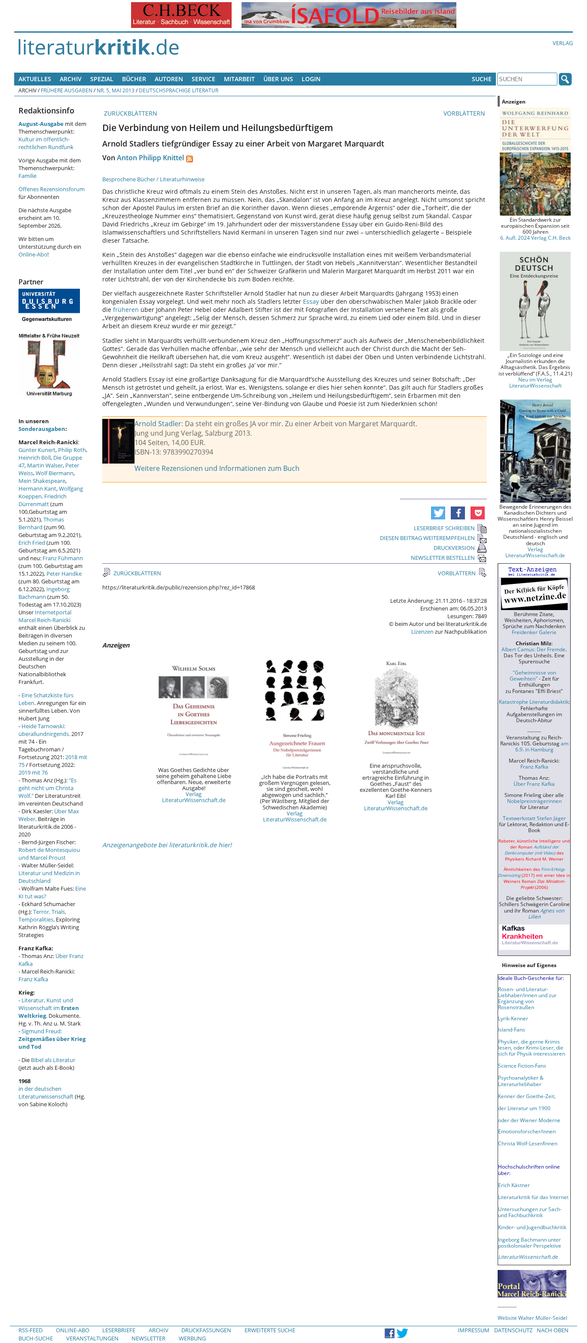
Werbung (192, 1338)
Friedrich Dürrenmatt (42, 500)
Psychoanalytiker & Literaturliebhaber (521, 1080)
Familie (27, 176)
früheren (127, 309)
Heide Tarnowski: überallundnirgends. (44, 730)
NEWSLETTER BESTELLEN (443, 558)
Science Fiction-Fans (522, 1065)
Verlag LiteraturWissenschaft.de (194, 797)
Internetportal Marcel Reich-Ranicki (44, 616)
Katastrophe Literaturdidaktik (534, 701)
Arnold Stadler (158, 423)
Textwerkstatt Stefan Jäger (534, 818)
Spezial (101, 79)
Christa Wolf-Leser (520, 1143)
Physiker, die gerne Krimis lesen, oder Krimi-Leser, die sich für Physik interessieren (531, 1047)
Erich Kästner (514, 1184)
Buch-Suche (35, 1338)
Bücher (134, 79)
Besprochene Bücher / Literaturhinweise (153, 179)
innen (550, 1143)
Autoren (169, 79)
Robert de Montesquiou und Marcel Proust (49, 853)
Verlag (563, 43)
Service (203, 79)
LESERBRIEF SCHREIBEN (444, 528)
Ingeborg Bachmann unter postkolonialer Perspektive (529, 1242)
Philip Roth (72, 450)
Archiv (71, 79)
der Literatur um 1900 (524, 1108)
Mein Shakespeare (41, 481)
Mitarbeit (239, 79)
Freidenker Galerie (534, 632)
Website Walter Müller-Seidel (532, 1317)
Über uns (278, 79)
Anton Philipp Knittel (150, 157)
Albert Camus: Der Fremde (533, 649)
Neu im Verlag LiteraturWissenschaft (535, 382)
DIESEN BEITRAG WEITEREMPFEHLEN (427, 538)
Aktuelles (34, 79)
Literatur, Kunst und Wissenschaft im (48, 1007)
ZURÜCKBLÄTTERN (129, 113)
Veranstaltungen (92, 1338)
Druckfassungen (206, 1330)
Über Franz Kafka (534, 783)
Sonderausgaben (41, 429)
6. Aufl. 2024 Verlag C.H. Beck (535, 237)
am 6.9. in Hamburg (542, 746)
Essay (312, 301)
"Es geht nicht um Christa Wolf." (47, 788)
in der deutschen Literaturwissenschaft (45, 1092)
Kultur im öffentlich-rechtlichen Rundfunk (45, 143)
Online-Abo (32, 254)
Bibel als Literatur (53, 1060)
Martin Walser (45, 465)
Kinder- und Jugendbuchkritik (532, 1227)
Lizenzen (422, 631)
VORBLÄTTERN (465, 113)
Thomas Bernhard (41, 523)
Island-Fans (511, 1029)
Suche (482, 79)
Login (311, 79)
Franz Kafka (33, 979)
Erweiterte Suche (270, 1330)
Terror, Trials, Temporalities (42, 915)
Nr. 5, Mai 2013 (116, 90)
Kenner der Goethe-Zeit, (527, 1096)
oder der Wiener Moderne (529, 1120)
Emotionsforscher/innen (527, 1131)
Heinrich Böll (34, 457)
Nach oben (553, 1330)
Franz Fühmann (63, 558)
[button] (438, 513)
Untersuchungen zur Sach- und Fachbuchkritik (530, 1212)
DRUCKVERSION (454, 548)
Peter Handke (64, 573)
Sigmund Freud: (52, 1038)
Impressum (473, 1330)
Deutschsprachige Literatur (178, 90)
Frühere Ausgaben (66, 90)
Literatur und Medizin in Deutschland (49, 877)
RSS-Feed (30, 1330)
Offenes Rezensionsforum (51, 189)
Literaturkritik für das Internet (533, 1196)
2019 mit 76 (33, 772)
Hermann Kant (37, 488)
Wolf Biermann (54, 473)
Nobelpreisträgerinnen (534, 800)
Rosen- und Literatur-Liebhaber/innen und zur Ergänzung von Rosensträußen (527, 998)
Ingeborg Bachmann (44, 593)
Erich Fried (31, 542)
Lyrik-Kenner (513, 1018)
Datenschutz (513, 1330)
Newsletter (148, 1338)
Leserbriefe (118, 1330)
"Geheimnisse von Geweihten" (533, 675)
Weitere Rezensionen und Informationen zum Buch (217, 468)
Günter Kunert (36, 450)
